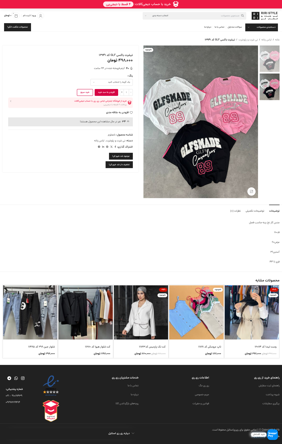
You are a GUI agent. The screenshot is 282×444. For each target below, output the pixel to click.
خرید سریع (84, 92)
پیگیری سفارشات (271, 404)
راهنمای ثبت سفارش (269, 386)
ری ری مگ (204, 386)
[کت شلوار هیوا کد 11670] (85, 312)
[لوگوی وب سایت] (265, 16)
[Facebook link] (115, 147)
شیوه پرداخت (273, 395)
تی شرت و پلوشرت (248, 40)
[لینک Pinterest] (107, 147)
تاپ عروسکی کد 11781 (209, 347)
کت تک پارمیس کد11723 (152, 347)
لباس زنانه (266, 40)
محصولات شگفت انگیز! (17, 27)
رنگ (131, 76)
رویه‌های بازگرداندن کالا (127, 404)
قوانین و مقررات (201, 404)
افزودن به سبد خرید (106, 92)
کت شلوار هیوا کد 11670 (97, 347)
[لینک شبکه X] (111, 147)
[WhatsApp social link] (16, 379)
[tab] (274, 210)
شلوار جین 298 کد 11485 (41, 347)
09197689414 (13, 402)
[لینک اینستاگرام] (22, 379)
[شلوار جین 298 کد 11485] (30, 312)
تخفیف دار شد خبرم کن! (119, 164)
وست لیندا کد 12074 (265, 347)
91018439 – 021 (14, 396)
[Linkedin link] (103, 147)
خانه (277, 40)
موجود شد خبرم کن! (121, 156)
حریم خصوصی (202, 395)
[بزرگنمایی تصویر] (251, 191)
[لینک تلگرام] (99, 147)
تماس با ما (133, 386)
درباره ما (135, 395)
